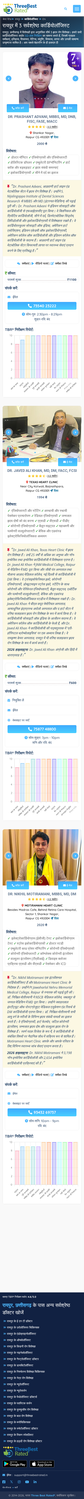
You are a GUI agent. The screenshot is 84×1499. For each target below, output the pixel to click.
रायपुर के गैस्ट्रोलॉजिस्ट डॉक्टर (23, 1359)
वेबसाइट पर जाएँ (21, 720)
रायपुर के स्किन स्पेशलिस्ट (20, 1435)
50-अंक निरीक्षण (33, 35)
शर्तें (16, 1487)
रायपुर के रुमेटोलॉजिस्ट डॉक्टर (22, 1428)
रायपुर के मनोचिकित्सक (18, 1422)
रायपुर (17, 19)
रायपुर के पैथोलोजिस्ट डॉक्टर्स (22, 1397)
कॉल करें (19, 108)
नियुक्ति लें (18, 700)
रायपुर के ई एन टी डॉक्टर (19, 1321)
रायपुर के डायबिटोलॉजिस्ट (20, 1365)
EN (44, 19)
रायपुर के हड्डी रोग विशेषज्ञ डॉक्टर (24, 1441)
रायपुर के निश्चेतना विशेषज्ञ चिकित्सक (26, 1371)
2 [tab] (38, 98)
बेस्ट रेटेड (7, 19)
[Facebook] (3, 1481)
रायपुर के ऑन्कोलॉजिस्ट (19, 1340)
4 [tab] (44, 98)
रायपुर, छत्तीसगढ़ (16, 1305)
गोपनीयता (6, 1487)
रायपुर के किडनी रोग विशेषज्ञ (21, 1346)
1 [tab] (35, 98)
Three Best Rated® (43, 1495)
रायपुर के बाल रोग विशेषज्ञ (20, 1416)
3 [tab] (41, 98)
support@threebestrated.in (31, 1475)
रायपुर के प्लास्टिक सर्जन (19, 1403)
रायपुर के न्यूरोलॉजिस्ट (18, 1384)
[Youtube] (27, 1481)
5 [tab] (48, 98)
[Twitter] (11, 1481)
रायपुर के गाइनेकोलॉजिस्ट (20, 1353)
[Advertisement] (42, 1250)
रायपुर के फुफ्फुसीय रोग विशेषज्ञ (22, 1409)
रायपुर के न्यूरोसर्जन (17, 1390)
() (52, 126)
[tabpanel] (42, 80)
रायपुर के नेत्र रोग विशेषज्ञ (20, 1378)
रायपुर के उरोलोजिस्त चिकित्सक (23, 1327)
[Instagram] (19, 1481)
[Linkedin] (35, 1481)
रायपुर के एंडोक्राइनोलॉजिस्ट (21, 1334)
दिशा (55, 137)
